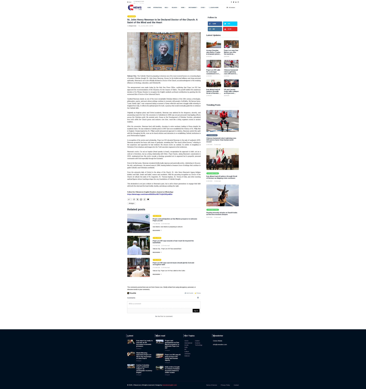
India (166, 7)
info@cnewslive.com (220, 344)
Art (185, 349)
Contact (236, 385)
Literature (187, 353)
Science (197, 343)
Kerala (186, 345)
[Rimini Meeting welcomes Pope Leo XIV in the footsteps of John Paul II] (131, 356)
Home (149, 7)
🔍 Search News (213, 7)
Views (182, 7)
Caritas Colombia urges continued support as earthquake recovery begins (144, 368)
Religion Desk (132, 26)
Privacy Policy (225, 385)
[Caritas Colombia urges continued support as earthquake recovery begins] (131, 368)
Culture (186, 351)
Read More (156, 230)
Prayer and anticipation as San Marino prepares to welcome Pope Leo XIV (172, 344)
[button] (129, 2)
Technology (198, 345)
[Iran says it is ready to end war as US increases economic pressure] (131, 343)
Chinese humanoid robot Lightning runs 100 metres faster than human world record (221, 140)
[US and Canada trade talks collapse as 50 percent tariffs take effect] (231, 83)
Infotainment (193, 7)
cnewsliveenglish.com (169, 385)
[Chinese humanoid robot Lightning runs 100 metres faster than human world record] (231, 64)
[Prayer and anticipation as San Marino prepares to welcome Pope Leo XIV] (138, 223)
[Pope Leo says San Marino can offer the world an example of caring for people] (231, 44)
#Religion (131, 203)
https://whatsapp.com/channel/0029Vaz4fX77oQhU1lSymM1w (149, 194)
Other (203, 7)
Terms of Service (211, 385)
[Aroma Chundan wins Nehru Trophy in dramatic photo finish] (213, 44)
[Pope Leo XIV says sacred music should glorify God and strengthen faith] (138, 267)
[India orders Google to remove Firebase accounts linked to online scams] (159, 370)
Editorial (186, 356)
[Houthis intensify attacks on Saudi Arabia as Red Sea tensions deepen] (222, 195)
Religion (174, 7)
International (157, 7)
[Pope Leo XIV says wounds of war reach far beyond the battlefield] (138, 245)
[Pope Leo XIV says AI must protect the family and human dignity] (159, 357)
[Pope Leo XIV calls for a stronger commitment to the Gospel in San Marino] (213, 64)
